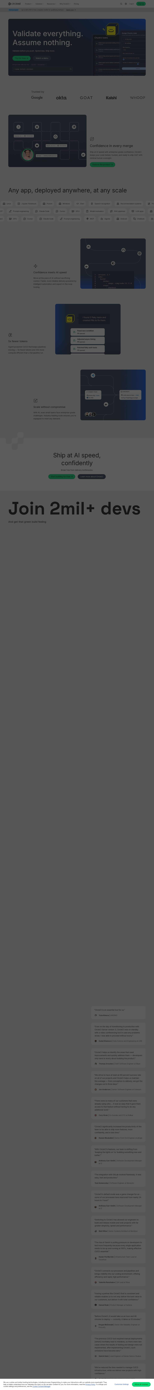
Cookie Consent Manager (41, 1386)
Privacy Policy (90, 1384)
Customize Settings (122, 1384)
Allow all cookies (141, 1384)
